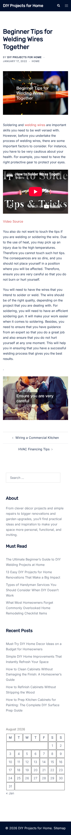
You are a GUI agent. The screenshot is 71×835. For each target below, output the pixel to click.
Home (36, 61)
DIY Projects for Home (23, 5)
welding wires (35, 125)
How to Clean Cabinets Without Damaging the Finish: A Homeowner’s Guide (34, 674)
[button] (58, 5)
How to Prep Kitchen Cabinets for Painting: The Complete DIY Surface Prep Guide (32, 705)
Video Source (13, 221)
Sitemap (60, 828)
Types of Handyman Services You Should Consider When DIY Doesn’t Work (32, 590)
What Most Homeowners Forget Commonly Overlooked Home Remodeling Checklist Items (29, 608)
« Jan (10, 793)
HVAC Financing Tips (34, 449)
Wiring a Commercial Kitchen (37, 438)
